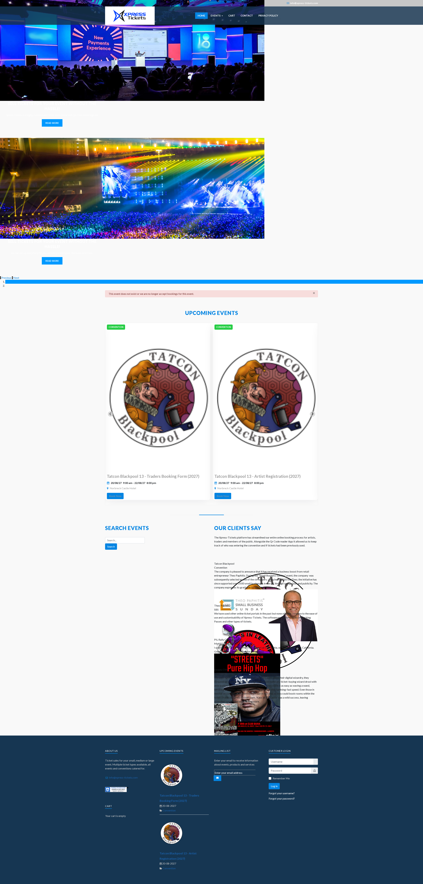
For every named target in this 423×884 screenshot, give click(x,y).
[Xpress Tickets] (130, 15)
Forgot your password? (282, 798)
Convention (169, 810)
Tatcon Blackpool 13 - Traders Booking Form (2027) (153, 476)
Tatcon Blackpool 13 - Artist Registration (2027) (257, 476)
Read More (52, 122)
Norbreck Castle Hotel (123, 488)
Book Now (115, 495)
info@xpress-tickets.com (123, 777)
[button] (216, 15)
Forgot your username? (282, 793)
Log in (274, 786)
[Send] (217, 778)
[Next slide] (312, 414)
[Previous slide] (110, 414)
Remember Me (281, 778)
